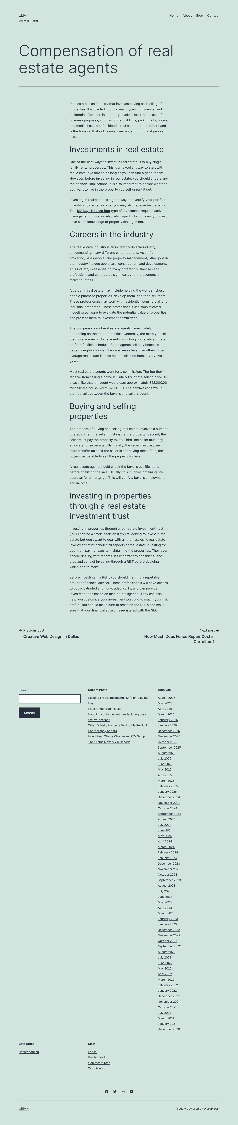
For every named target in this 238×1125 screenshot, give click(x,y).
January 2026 (167, 725)
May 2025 (165, 769)
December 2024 (169, 797)
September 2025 (169, 747)
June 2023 (165, 896)
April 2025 (165, 775)
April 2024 (165, 841)
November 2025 (169, 736)
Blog (199, 15)
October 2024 (167, 808)
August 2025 (166, 753)
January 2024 (167, 858)
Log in (92, 1052)
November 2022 (169, 935)
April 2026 (165, 708)
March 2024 (166, 847)
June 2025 (165, 764)
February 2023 (168, 919)
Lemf (24, 15)
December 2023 (169, 863)
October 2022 (167, 941)
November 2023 (169, 869)
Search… (25, 690)
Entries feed (96, 1057)
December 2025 (169, 731)
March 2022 (166, 979)
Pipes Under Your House (104, 708)
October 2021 (167, 1007)
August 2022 (166, 952)
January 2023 (167, 924)
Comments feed (99, 1063)
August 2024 (167, 819)
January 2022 (167, 990)
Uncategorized (29, 1052)
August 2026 (166, 697)
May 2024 (165, 836)
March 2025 (166, 780)
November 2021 (169, 1001)
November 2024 (169, 802)
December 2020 (169, 1029)
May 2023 (165, 902)
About (187, 15)
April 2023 (165, 907)
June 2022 (165, 963)
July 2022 (164, 957)
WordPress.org (98, 1068)
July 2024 (164, 824)
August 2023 (166, 885)
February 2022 (168, 985)
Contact (213, 15)
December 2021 (168, 996)
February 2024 (168, 852)
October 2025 (167, 742)
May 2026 (165, 703)
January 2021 (167, 1023)
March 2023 (166, 913)
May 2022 (165, 968)
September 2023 (169, 880)
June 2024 (165, 830)
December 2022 (169, 930)
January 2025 (167, 791)
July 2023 (164, 891)
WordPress (211, 1108)
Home (173, 15)
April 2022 (165, 974)
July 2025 (164, 758)
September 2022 (169, 946)
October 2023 (167, 874)
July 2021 (164, 1012)
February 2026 (168, 720)
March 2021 (166, 1018)
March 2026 (166, 714)
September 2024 (169, 813)
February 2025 (168, 786)
